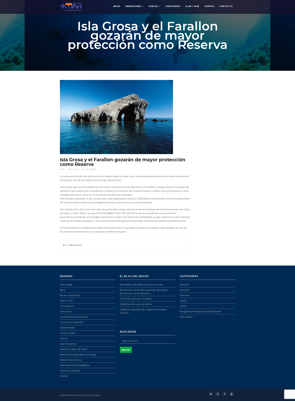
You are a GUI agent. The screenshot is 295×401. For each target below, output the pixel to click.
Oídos (183, 306)
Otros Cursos (67, 333)
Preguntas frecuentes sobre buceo (200, 311)
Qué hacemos (68, 343)
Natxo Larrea (88, 169)
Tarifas (209, 6)
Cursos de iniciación (71, 322)
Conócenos (172, 6)
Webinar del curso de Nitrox (136, 304)
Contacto (226, 6)
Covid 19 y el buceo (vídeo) (136, 298)
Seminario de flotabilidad (74, 365)
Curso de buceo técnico (74, 316)
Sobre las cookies (70, 370)
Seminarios (186, 316)
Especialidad (67, 327)
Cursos (153, 6)
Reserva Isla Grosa (71, 359)
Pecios (64, 338)
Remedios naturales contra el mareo (141, 284)
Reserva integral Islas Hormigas (78, 354)
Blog (62, 290)
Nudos (183, 300)
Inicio (116, 6)
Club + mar (192, 6)
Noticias (74, 169)
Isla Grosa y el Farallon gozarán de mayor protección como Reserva (122, 162)
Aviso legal (66, 284)
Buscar (126, 349)
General (184, 290)
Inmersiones (133, 6)
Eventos (184, 284)
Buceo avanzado (70, 295)
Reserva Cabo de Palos (73, 349)
